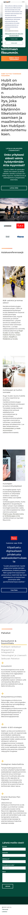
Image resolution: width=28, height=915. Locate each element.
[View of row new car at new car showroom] (14, 371)
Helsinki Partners (9, 335)
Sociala (15, 339)
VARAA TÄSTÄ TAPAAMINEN (14, 58)
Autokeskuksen (8, 428)
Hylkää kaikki (14, 43)
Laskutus (4, 911)
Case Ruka (14, 590)
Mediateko (7, 339)
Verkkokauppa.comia (12, 516)
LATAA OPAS (14, 188)
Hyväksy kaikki (14, 39)
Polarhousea (7, 514)
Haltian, (17, 333)
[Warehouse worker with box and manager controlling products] (14, 282)
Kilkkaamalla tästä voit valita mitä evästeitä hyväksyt (14, 34)
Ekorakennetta (18, 514)
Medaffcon (13, 337)
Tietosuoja (5, 909)
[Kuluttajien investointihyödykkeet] (14, 465)
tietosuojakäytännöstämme (11, 30)
